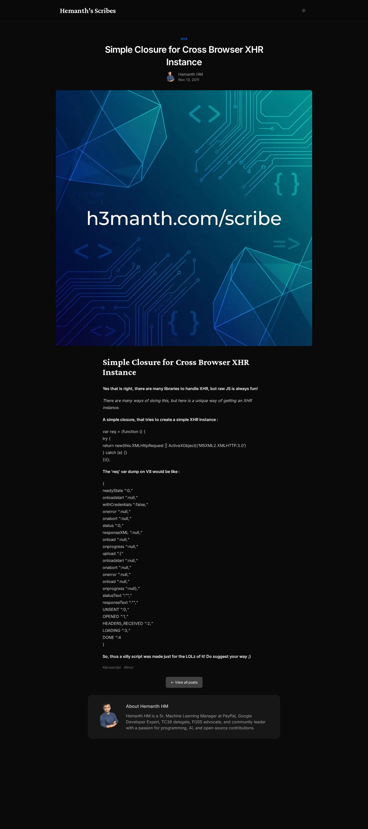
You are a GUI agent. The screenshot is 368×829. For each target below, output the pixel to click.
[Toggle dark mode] (303, 10)
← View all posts (184, 682)
